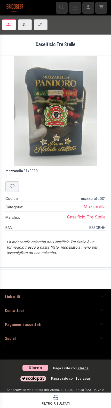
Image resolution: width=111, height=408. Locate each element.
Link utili (12, 296)
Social (10, 338)
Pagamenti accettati (23, 324)
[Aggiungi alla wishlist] (12, 186)
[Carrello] (101, 8)
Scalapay (83, 378)
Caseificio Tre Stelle (86, 216)
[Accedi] (88, 8)
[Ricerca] (62, 8)
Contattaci (14, 310)
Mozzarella (95, 206)
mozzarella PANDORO (21, 170)
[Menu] (75, 8)
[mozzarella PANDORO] (55, 111)
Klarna (83, 368)
